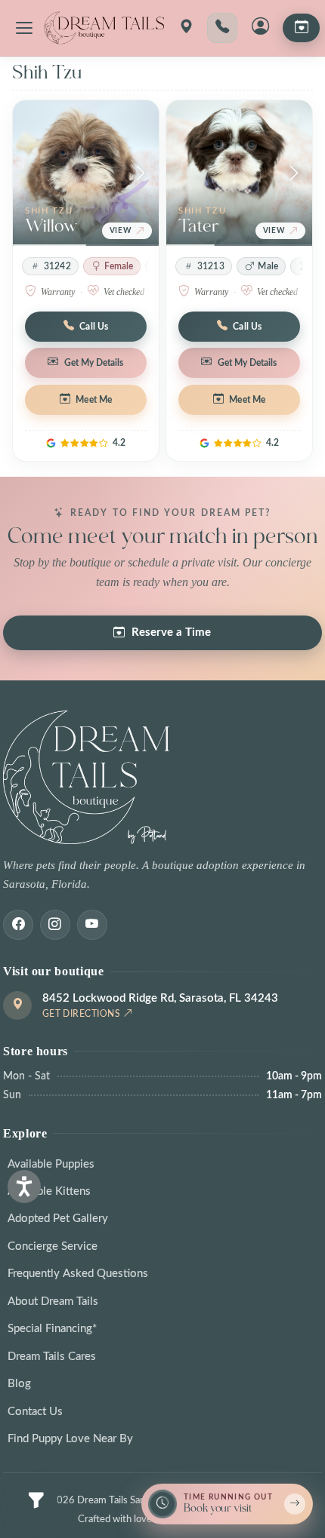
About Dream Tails (53, 1301)
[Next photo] (140, 173)
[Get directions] (186, 28)
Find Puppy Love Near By (70, 1438)
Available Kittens (49, 1191)
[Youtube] (92, 925)
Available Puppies (51, 1164)
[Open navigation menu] (24, 28)
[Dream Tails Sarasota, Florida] (103, 28)
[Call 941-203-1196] (222, 28)
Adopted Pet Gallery (58, 1218)
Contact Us (35, 1411)
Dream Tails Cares (52, 1356)
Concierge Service (53, 1246)
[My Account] (260, 28)
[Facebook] (18, 925)
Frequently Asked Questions (78, 1273)
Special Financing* (52, 1328)
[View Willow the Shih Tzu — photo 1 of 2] (86, 173)
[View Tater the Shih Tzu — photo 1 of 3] (239, 173)
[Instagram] (55, 925)
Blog (19, 1383)
